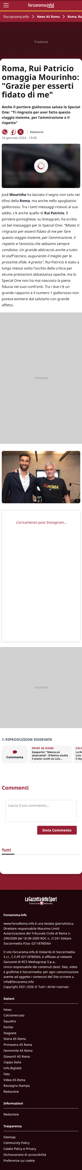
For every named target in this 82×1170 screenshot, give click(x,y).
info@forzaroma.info (18, 982)
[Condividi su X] (20, 132)
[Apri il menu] (6, 5)
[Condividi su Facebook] (13, 132)
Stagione (9, 1033)
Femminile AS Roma (18, 1050)
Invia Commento (57, 830)
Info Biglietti (12, 1068)
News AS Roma (48, 16)
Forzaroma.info (16, 16)
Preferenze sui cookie (19, 1160)
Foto (6, 1074)
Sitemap (9, 1137)
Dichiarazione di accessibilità (24, 1154)
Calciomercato (13, 1015)
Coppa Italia (12, 1062)
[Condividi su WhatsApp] (5, 132)
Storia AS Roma (14, 1039)
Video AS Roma (14, 1080)
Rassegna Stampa (16, 1085)
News (7, 1009)
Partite (8, 1027)
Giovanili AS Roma (16, 1056)
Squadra (9, 1021)
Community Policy (16, 1143)
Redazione (11, 1091)
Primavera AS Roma (17, 1044)
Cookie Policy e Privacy (19, 1149)
